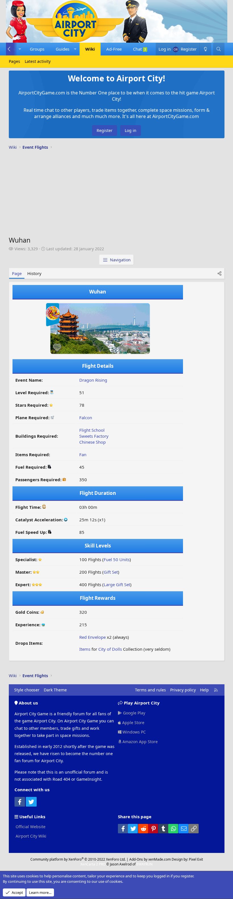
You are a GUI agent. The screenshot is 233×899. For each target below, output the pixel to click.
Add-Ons (136, 859)
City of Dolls (110, 649)
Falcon (85, 417)
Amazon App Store (139, 741)
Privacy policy (183, 690)
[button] (19, 49)
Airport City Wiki (30, 836)
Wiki (90, 49)
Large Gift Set (117, 584)
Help (204, 690)
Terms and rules (150, 690)
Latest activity (38, 61)
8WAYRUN (144, 864)
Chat (139, 49)
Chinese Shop (92, 442)
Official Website (29, 826)
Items (84, 649)
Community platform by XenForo (78, 859)
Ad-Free (114, 49)
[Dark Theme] (205, 49)
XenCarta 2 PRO (92, 864)
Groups (37, 49)
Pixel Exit (196, 859)
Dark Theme (55, 690)
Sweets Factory (94, 436)
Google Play (133, 713)
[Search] (218, 49)
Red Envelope (92, 637)
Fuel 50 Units (117, 559)
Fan (82, 454)
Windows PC (133, 732)
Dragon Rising (93, 380)
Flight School (92, 430)
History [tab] (34, 273)
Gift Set (111, 572)
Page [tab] (17, 273)
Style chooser (26, 690)
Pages (14, 61)
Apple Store (132, 722)
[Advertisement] (116, 194)
